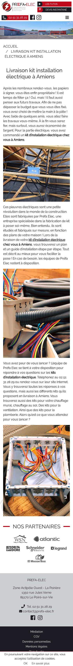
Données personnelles (36, 641)
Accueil (10, 46)
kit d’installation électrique (47, 240)
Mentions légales (36, 646)
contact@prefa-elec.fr (38, 611)
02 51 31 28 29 (42, 606)
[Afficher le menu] (67, 17)
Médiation (36, 631)
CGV (37, 636)
